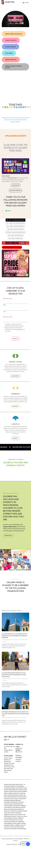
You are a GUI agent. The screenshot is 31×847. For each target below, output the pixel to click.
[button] (14, 34)
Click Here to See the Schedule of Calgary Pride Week (15, 147)
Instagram (18, 757)
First (4, 305)
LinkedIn (18, 761)
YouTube (18, 759)
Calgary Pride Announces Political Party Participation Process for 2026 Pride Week (14, 674)
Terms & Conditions (12, 844)
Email (7, 317)
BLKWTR (15, 840)
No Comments (23, 717)
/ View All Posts (15, 610)
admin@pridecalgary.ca (7, 639)
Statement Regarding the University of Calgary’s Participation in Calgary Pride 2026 (15, 713)
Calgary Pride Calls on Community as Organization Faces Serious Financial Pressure (14, 635)
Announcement (16, 639)
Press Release (23, 639)
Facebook (18, 755)
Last (4, 311)
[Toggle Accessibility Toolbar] (28, 844)
